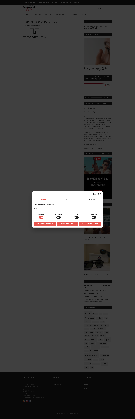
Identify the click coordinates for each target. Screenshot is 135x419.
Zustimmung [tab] (44, 199)
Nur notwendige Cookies (45, 223)
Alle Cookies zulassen (90, 223)
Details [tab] (67, 199)
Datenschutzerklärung (68, 207)
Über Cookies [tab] (91, 199)
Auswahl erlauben (67, 223)
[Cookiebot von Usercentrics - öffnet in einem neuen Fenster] (94, 194)
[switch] (58, 217)
